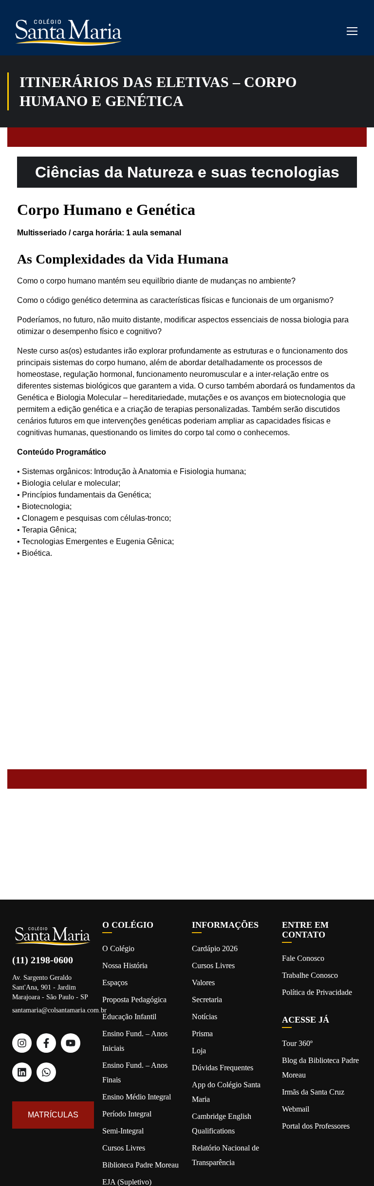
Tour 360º (297, 1043)
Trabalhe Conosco (310, 975)
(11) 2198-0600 (42, 960)
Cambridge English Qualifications (221, 1123)
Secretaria (207, 999)
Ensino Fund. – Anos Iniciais (135, 1040)
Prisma (202, 1033)
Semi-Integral (123, 1131)
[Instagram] (22, 1043)
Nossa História (125, 965)
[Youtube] (70, 1043)
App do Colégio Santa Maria (226, 1091)
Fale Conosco (303, 958)
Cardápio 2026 (215, 948)
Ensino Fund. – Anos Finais (135, 1072)
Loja (199, 1050)
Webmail (295, 1109)
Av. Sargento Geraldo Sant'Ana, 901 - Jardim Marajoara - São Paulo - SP (50, 987)
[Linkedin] (22, 1072)
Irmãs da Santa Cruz (313, 1092)
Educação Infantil (129, 1016)
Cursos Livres (123, 1148)
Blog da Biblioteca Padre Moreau (320, 1067)
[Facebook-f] (46, 1043)
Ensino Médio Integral (136, 1097)
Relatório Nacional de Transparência (225, 1155)
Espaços (115, 982)
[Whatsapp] (46, 1072)
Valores (203, 982)
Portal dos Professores (316, 1126)
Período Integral (126, 1114)
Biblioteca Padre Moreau (140, 1165)
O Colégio (118, 948)
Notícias (204, 1016)
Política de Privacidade (317, 992)
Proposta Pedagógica (134, 999)
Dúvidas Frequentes (222, 1067)
